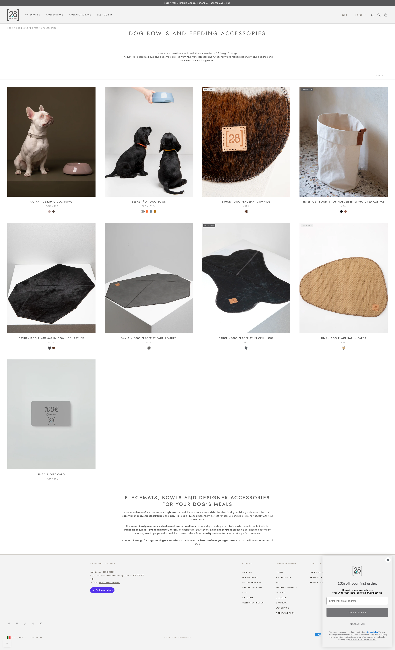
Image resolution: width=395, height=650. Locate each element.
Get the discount (357, 612)
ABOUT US (247, 572)
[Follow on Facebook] (8, 623)
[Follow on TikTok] (33, 623)
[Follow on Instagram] (17, 623)
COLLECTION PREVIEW (253, 603)
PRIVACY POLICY (317, 577)
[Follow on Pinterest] (25, 623)
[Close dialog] (388, 560)
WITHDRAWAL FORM (285, 613)
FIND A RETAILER (283, 577)
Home (10, 28)
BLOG (245, 593)
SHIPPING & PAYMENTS (286, 587)
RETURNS (280, 593)
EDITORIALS (248, 598)
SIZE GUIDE (281, 598)
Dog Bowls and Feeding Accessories (36, 28)
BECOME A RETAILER (251, 582)
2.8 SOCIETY (104, 14)
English (359, 15)
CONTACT (280, 572)
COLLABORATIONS (80, 14)
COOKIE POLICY (317, 572)
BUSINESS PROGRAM (252, 587)
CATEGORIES (32, 14)
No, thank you (357, 623)
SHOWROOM (281, 603)
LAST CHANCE (282, 608)
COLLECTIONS (54, 14)
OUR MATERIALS (250, 577)
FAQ (277, 582)
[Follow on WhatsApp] (41, 623)
